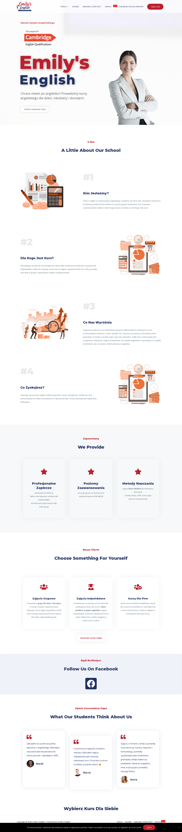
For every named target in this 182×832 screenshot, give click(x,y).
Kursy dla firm (138, 598)
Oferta (119, 821)
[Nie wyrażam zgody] (179, 827)
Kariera (158, 821)
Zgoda (149, 827)
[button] (34, 109)
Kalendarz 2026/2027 (143, 821)
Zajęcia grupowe (43, 598)
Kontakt (128, 821)
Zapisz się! (155, 6)
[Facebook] (91, 683)
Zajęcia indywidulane (91, 598)
